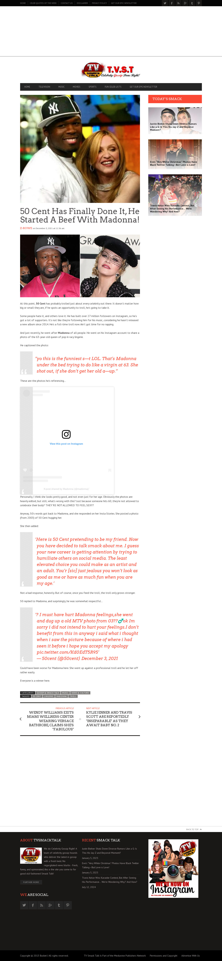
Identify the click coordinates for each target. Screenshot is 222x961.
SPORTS (92, 86)
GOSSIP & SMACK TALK (48, 693)
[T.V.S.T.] (111, 70)
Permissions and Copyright (163, 955)
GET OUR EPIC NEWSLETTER (123, 3)
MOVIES (76, 86)
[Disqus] (80, 782)
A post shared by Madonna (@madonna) (66, 489)
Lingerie (48, 696)
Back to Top (192, 829)
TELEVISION (44, 86)
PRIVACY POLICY (99, 3)
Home (23, 3)
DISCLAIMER (82, 3)
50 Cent (37, 696)
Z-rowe (26, 228)
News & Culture (80, 693)
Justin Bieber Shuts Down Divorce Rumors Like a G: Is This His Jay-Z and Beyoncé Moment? (109, 850)
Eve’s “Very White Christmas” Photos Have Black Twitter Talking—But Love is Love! (110, 865)
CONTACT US (67, 3)
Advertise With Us (190, 955)
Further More (31, 882)
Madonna (62, 696)
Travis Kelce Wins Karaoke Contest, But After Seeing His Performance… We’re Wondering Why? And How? (109, 879)
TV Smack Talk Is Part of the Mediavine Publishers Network (115, 955)
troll (73, 696)
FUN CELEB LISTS (113, 86)
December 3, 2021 (99, 658)
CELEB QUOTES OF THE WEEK (43, 3)
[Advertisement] (111, 32)
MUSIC (61, 86)
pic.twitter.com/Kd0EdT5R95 (67, 652)
